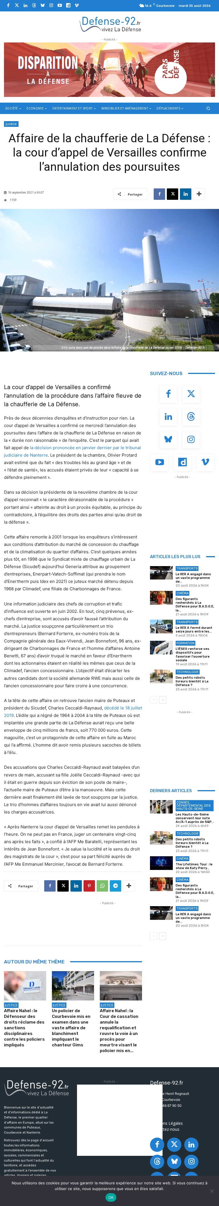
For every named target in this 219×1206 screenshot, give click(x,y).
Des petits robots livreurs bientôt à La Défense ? (192, 681)
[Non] (212, 1191)
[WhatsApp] (102, 886)
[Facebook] (8, 5)
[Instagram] (51, 5)
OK (111, 1197)
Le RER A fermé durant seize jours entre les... (194, 629)
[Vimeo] (76, 5)
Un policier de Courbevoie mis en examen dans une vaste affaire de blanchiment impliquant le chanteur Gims (71, 1028)
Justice (11, 123)
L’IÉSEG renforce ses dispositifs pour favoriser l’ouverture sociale (193, 654)
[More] (199, 194)
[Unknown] (109, 69)
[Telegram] (115, 886)
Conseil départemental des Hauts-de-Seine (193, 806)
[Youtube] (59, 5)
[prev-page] (153, 699)
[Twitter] (17, 5)
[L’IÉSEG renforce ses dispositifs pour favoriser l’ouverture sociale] (161, 647)
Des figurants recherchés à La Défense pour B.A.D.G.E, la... (195, 604)
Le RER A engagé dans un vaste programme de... (193, 577)
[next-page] (162, 699)
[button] (208, 108)
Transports (187, 568)
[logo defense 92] (110, 23)
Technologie (188, 672)
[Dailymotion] (68, 5)
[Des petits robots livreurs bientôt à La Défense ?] (161, 676)
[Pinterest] (89, 886)
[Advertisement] (108, 919)
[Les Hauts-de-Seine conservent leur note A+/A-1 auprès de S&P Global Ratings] (161, 807)
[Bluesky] (42, 5)
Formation (185, 643)
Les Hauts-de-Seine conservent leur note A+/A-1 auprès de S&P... (195, 818)
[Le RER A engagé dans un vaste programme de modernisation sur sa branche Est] (161, 573)
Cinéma (182, 593)
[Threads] (34, 5)
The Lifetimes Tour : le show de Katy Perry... (194, 866)
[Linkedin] (25, 5)
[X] (172, 194)
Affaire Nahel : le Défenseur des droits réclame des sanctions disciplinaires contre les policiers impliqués (24, 1028)
